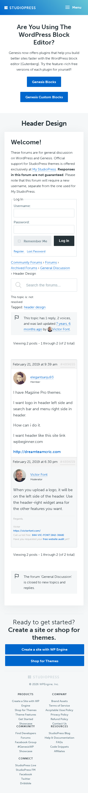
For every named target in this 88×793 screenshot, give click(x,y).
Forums (51, 262)
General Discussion (55, 268)
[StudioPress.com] (20, 7)
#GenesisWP (26, 746)
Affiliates (59, 751)
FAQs (59, 742)
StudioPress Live (25, 765)
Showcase (25, 723)
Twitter (25, 778)
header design (34, 307)
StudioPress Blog (59, 733)
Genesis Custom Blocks (44, 97)
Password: (22, 222)
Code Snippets (59, 746)
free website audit (53, 539)
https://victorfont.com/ (27, 530)
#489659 (67, 462)
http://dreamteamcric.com (37, 451)
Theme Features (25, 714)
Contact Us (59, 723)
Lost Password (36, 251)
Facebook (25, 774)
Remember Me (35, 241)
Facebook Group (26, 742)
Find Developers (25, 733)
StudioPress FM (25, 769)
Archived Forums (24, 268)
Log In (64, 241)
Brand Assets (59, 701)
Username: (23, 206)
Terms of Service (59, 705)
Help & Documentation (59, 737)
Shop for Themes (44, 661)
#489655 (67, 364)
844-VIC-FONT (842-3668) (48, 535)
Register (19, 251)
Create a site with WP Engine (44, 649)
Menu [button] (76, 7)
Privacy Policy (59, 714)
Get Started (25, 719)
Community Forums (26, 262)
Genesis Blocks (44, 82)
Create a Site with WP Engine (25, 703)
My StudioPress (44, 169)
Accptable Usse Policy (59, 710)
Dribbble (25, 783)
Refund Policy (59, 719)
